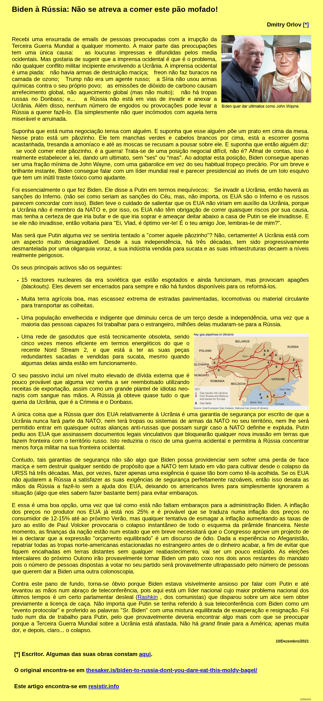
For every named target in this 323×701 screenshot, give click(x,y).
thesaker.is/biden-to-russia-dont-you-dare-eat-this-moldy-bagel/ (171, 670)
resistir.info (103, 686)
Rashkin (148, 597)
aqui (145, 654)
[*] (306, 24)
